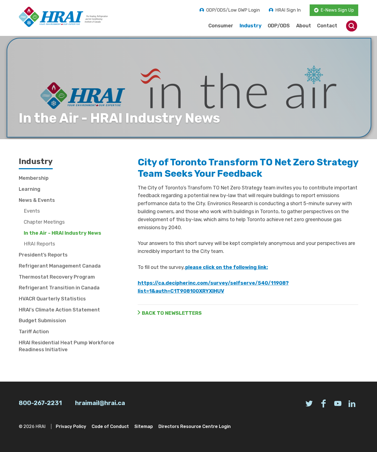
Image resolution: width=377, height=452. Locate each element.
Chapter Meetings (44, 222)
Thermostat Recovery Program (57, 277)
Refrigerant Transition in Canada (59, 288)
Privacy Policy (71, 426)
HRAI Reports (39, 244)
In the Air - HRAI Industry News (62, 233)
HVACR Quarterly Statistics (52, 299)
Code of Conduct (110, 426)
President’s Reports (43, 255)
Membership (34, 178)
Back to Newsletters (172, 313)
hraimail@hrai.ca (100, 403)
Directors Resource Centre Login (194, 426)
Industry (251, 26)
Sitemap (143, 426)
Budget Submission (42, 321)
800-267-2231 (40, 403)
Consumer (220, 26)
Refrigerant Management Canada (60, 266)
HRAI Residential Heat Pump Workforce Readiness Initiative (66, 346)
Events (32, 211)
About (303, 26)
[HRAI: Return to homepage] (63, 17)
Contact (327, 26)
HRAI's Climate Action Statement (59, 310)
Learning (29, 189)
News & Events (37, 200)
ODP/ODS (279, 26)
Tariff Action (34, 332)
